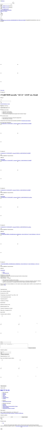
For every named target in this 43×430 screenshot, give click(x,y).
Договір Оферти (6, 407)
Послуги (4, 396)
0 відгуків (2, 90)
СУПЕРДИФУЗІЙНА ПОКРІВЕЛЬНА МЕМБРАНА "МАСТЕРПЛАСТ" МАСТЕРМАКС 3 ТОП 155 (19, 263)
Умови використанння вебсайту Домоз (10, 406)
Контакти (4, 405)
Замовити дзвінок (3, 11)
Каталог (5, 20)
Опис (4, 272)
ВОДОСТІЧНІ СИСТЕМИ (20, 20)
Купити (2, 103)
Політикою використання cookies (22, 425)
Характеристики (6, 273)
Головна (2, 20)
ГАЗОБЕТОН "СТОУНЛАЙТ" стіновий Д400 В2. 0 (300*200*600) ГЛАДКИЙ (15, 153)
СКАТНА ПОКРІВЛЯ (11, 20)
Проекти (4, 394)
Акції (4, 395)
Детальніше (2, 159)
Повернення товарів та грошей (9, 408)
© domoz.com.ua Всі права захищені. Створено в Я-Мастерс (11, 413)
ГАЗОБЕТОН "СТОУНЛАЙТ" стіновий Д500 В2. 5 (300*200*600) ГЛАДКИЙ (15, 190)
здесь (5, 284)
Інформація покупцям (7, 401)
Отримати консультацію (26, 120)
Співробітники (5, 397)
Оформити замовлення (5, 354)
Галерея (4, 398)
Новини (4, 393)
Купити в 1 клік (7, 103)
